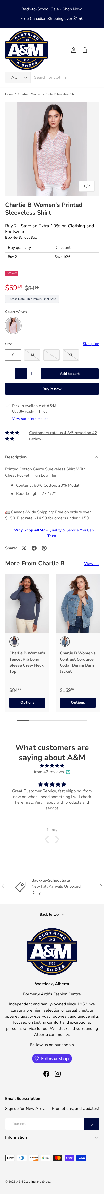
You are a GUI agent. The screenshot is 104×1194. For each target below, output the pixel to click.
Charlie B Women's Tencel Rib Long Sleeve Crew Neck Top (27, 662)
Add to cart (70, 373)
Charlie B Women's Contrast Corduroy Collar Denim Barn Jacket (78, 662)
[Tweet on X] (24, 548)
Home (9, 94)
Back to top (50, 914)
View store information (30, 418)
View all (91, 563)
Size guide (91, 343)
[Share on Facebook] (34, 548)
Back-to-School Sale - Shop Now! (52, 9)
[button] (84, 50)
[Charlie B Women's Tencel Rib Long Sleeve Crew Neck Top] (27, 603)
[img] (52, 766)
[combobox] (52, 77)
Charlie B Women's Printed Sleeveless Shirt (47, 94)
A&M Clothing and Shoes (33, 1182)
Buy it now (52, 388)
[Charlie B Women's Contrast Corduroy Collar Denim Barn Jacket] (78, 603)
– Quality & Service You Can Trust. (54, 533)
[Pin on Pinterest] (44, 548)
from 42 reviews (49, 772)
